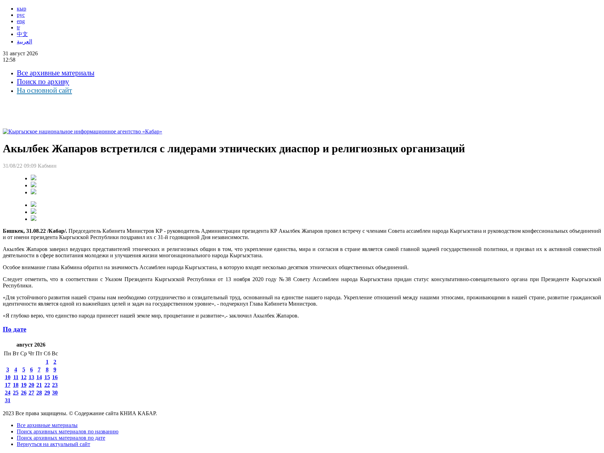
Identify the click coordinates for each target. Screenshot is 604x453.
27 (31, 393)
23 (55, 385)
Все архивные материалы (55, 73)
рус (21, 15)
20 (31, 385)
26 (24, 393)
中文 (22, 34)
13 (31, 377)
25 (16, 393)
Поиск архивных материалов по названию (67, 431)
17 (7, 385)
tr (18, 27)
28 (39, 393)
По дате (14, 329)
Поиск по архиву (43, 81)
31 (7, 400)
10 (7, 377)
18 (16, 385)
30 (55, 393)
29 (47, 393)
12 (24, 377)
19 (24, 385)
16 (55, 377)
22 (47, 385)
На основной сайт (44, 90)
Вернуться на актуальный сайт (53, 444)
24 (7, 393)
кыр (21, 9)
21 (39, 385)
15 (47, 377)
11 (16, 377)
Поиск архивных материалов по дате (61, 438)
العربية (24, 41)
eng (21, 21)
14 (39, 377)
